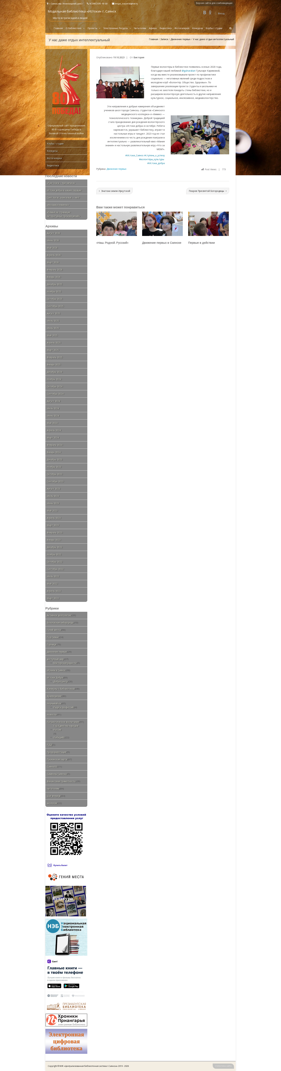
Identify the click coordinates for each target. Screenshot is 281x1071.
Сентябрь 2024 (55, 393)
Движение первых (180, 39)
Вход (221, 13)
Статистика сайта (223, 1066)
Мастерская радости (65, 663)
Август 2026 (53, 233)
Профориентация (56, 752)
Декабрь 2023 (54, 459)
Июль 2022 (53, 576)
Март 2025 (53, 349)
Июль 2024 (53, 408)
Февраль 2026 (54, 269)
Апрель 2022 (54, 590)
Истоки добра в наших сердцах (64, 190)
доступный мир (55, 659)
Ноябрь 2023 (54, 466)
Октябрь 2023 (54, 474)
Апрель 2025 (54, 342)
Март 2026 (53, 262)
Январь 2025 (54, 364)
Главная (58, 28)
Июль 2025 (53, 320)
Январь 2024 (54, 452)
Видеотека (166, 28)
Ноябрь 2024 (54, 379)
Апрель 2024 (54, 430)
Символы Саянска (57, 774)
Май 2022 (52, 583)
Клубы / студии (214, 28)
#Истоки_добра (156, 163)
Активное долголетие (59, 615)
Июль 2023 (53, 496)
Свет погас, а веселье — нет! (63, 197)
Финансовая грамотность (61, 781)
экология (52, 803)
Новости (52, 714)
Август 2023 (53, 488)
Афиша (153, 28)
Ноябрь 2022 (54, 554)
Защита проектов (200, 243)
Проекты (92, 28)
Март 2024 (53, 437)
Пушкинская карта (57, 759)
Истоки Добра (55, 677)
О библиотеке (73, 28)
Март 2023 (53, 525)
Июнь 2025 (53, 328)
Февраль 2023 (54, 532)
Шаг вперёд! (53, 795)
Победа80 (59, 737)
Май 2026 (52, 247)
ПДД (49, 744)
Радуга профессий (64, 707)
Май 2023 (52, 510)
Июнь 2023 (53, 503)
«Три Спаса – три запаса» (61, 183)
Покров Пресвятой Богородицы (206, 190)
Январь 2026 (54, 276)
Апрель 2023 (54, 517)
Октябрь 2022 (54, 561)
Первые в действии (109, 243)
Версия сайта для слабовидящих (214, 3)
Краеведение (54, 696)
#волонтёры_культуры (151, 159)
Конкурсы (197, 28)
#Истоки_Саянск (134, 155)
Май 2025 (52, 335)
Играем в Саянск (56, 670)
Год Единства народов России (66, 727)
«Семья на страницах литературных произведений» (63, 214)
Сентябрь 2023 (55, 481)
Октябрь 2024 (54, 386)
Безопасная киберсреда (60, 622)
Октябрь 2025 (54, 298)
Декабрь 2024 (54, 371)
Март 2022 (53, 598)
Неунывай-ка (54, 703)
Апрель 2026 (54, 255)
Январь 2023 (54, 539)
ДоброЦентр (61, 681)
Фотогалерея (181, 28)
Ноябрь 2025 (54, 291)
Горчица (51, 644)
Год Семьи (53, 637)
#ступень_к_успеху (154, 155)
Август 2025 (53, 313)
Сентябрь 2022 (55, 569)
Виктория (139, 57)
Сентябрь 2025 (55, 306)
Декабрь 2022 (54, 547)
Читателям (140, 28)
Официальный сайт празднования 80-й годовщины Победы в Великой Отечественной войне (66, 129)
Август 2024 (53, 401)
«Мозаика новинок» (58, 204)
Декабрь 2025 (54, 284)
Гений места (54, 629)
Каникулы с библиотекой (61, 688)
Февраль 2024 (54, 444)
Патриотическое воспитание (63, 721)
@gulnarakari (188, 70)
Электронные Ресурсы (115, 28)
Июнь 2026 (53, 240)
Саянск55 (52, 766)
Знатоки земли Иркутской (115, 190)
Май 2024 (52, 423)
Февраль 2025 (54, 357)
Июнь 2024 (53, 415)
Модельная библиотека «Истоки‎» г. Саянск (82, 11)
